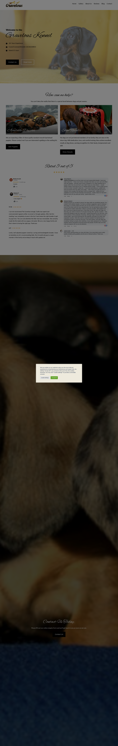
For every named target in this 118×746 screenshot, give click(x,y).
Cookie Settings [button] (45, 377)
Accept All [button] (54, 377)
